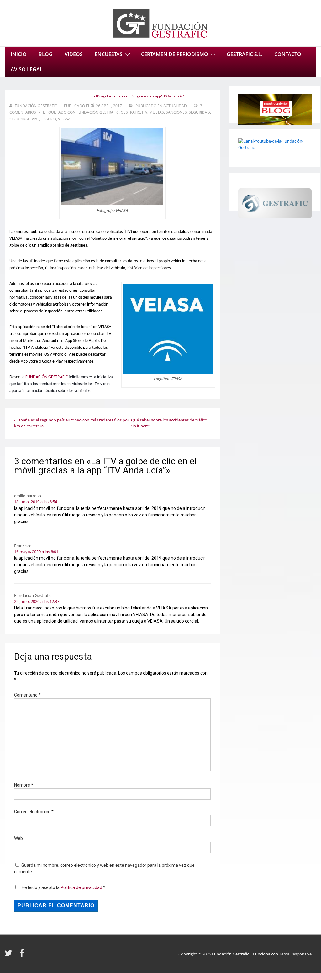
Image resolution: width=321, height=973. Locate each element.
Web (18, 838)
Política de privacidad (82, 887)
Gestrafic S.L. (244, 54)
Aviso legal (27, 69)
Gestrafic (130, 112)
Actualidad (175, 105)
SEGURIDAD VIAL (24, 119)
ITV (144, 112)
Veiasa (64, 119)
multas (156, 112)
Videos (74, 54)
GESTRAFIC (58, 377)
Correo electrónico (32, 811)
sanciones (176, 112)
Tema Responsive (295, 954)
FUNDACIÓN (36, 377)
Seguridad (199, 112)
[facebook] (22, 955)
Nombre (22, 784)
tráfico (48, 119)
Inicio (19, 54)
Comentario (27, 695)
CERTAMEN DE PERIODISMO (174, 54)
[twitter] (10, 955)
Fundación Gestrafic (97, 112)
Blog (46, 54)
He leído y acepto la (63, 887)
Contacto (287, 54)
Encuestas (109, 54)
